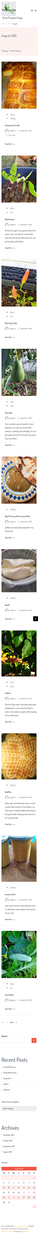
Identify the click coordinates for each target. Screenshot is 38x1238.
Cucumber (9, 994)
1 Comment (12, 135)
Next (11, 1022)
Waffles (8, 792)
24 (9, 1197)
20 (24, 1192)
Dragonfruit (7, 1078)
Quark (7, 605)
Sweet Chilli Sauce (9, 1067)
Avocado (8, 412)
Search (4, 1036)
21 (29, 1192)
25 (14, 1197)
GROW (12, 208)
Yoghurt (6, 1084)
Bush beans (10, 219)
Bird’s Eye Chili (11, 323)
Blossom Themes (7, 1231)
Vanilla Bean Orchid (9, 1073)
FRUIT (12, 402)
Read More (8, 144)
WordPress (26, 1231)
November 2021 (8, 1135)
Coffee (8, 693)
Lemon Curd (10, 894)
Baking (12, 115)
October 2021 (7, 1141)
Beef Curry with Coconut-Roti (17, 516)
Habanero (6, 1090)
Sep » (35, 1206)
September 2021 (9, 1146)
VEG (11, 213)
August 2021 (7, 1152)
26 (19, 1197)
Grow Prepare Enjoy (12, 17)
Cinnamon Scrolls (12, 125)
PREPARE (13, 119)
